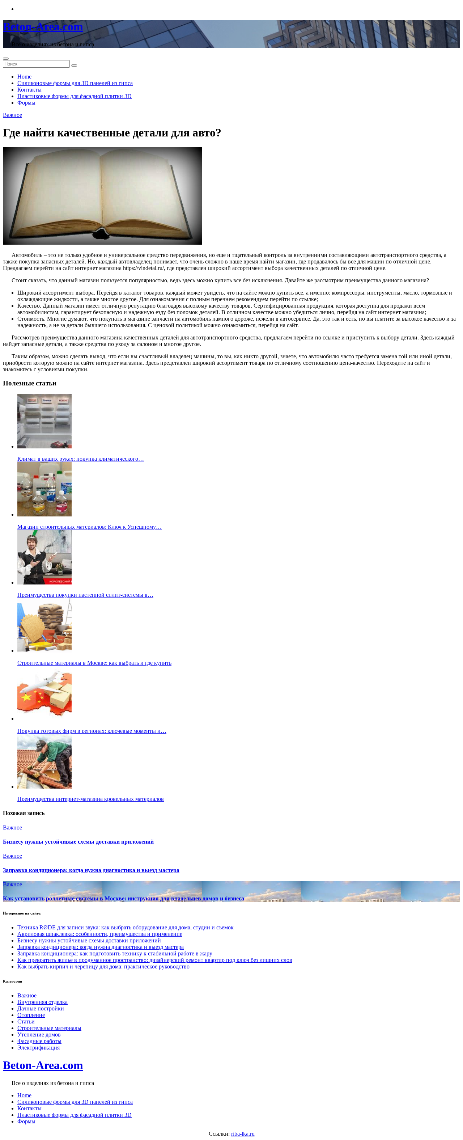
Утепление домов (39, 1034)
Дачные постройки (40, 1008)
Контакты (29, 89)
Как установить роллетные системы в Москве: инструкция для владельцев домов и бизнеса (123, 898)
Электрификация (38, 1047)
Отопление (31, 1015)
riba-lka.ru (243, 1134)
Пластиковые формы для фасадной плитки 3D (74, 96)
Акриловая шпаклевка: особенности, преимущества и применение (99, 934)
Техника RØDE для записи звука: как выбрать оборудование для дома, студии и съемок (125, 927)
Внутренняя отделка (42, 1002)
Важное (12, 115)
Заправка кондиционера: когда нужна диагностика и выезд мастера (91, 870)
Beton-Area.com (43, 26)
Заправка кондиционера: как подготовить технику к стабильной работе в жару (114, 953)
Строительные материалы (49, 1028)
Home (24, 76)
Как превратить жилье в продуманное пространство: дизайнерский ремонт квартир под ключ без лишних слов (154, 960)
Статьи (26, 1021)
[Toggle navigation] (6, 59)
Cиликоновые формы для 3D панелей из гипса (75, 83)
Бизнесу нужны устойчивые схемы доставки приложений (78, 842)
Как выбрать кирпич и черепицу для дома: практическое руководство (103, 966)
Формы (26, 103)
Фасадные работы (39, 1041)
